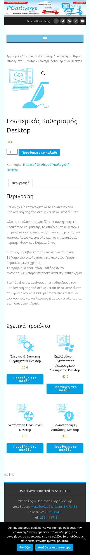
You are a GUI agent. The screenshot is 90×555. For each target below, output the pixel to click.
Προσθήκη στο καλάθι (39, 152)
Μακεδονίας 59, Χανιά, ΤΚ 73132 (54, 506)
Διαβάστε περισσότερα (54, 547)
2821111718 (48, 517)
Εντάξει (24, 547)
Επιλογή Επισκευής (40, 56)
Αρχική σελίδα (16, 56)
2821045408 (53, 512)
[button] (43, 73)
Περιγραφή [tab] (20, 183)
